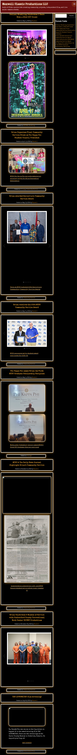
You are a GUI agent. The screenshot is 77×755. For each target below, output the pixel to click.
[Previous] (4, 43)
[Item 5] (30, 282)
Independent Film (29, 751)
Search (71, 15)
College (23, 189)
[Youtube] (55, 52)
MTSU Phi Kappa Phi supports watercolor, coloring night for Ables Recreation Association (25, 179)
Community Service (32, 189)
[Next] (49, 43)
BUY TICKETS (27, 743)
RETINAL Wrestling (29, 125)
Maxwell (34, 21)
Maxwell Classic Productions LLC (25, 4)
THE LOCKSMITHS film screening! (27, 697)
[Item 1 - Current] (25, 58)
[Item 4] (28, 282)
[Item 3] (28, 58)
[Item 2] (26, 58)
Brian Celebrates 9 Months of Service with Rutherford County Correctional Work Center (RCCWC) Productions (27, 617)
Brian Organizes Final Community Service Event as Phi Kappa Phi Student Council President (26, 135)
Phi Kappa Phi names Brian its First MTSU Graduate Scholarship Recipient (64, 45)
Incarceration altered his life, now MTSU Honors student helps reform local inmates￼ (27, 588)
